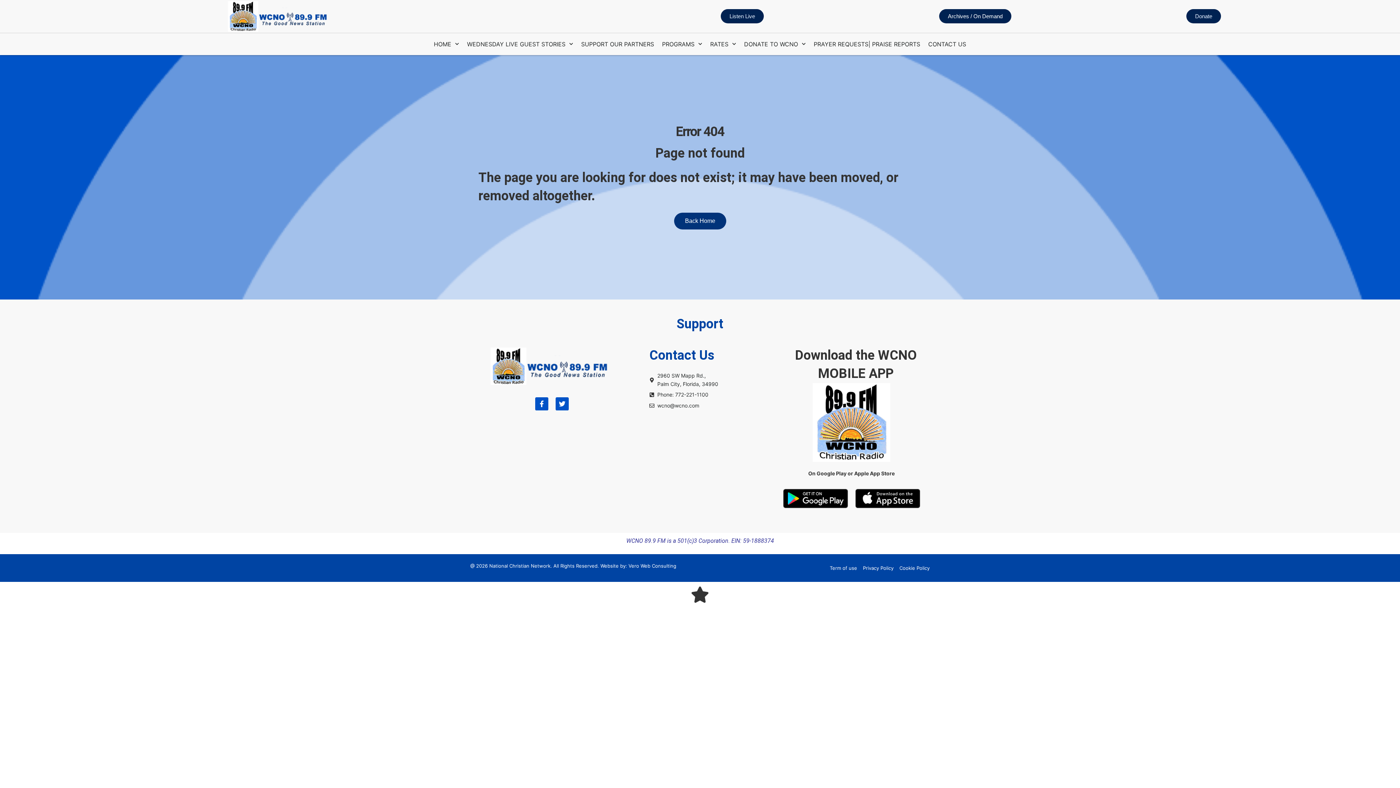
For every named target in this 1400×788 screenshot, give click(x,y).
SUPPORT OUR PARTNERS (617, 44)
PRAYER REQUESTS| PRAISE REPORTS (867, 44)
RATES (719, 44)
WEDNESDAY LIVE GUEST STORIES (516, 44)
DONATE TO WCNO (771, 44)
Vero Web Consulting (652, 566)
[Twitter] (562, 403)
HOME (442, 44)
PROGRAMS (678, 44)
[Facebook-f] (541, 403)
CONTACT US (947, 44)
